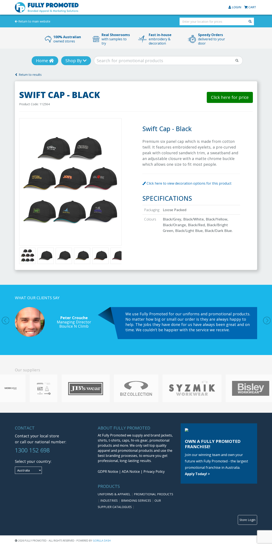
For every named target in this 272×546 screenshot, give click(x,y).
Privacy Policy (154, 471)
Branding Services (136, 500)
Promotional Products (153, 494)
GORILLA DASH (102, 540)
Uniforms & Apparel (114, 494)
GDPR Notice (108, 471)
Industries (109, 500)
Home (42, 60)
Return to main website (33, 21)
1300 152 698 (32, 450)
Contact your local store (37, 435)
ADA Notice (131, 471)
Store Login (247, 520)
